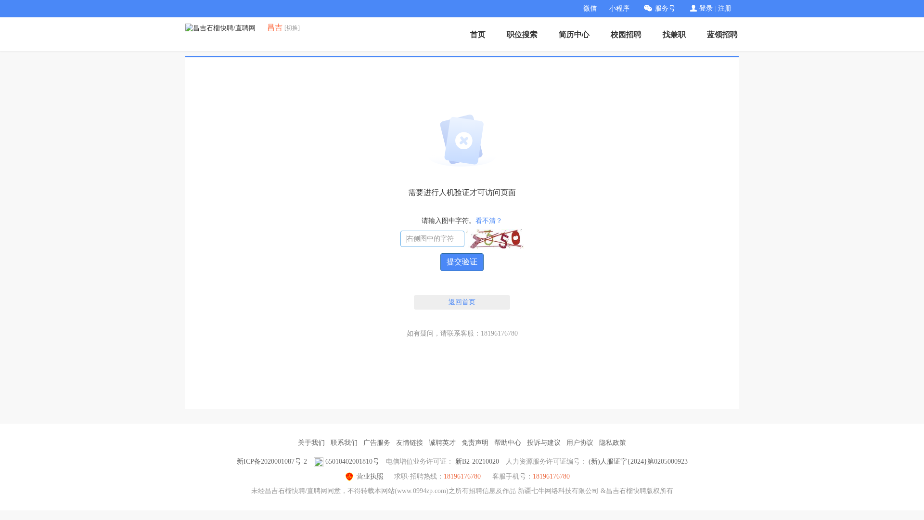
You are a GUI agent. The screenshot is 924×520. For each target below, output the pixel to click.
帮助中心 (507, 442)
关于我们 (311, 442)
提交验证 (462, 262)
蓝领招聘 (722, 34)
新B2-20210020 (477, 461)
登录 (706, 8)
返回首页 (462, 302)
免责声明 (475, 442)
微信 (590, 8)
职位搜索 (522, 34)
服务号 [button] (665, 8)
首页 (478, 34)
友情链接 (409, 442)
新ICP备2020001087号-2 (272, 461)
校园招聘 (626, 34)
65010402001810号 (352, 461)
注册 (725, 8)
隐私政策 (612, 442)
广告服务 (376, 442)
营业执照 (370, 476)
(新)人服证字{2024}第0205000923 (638, 461)
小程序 (619, 8)
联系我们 (344, 442)
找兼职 (674, 34)
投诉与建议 (544, 442)
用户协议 (579, 442)
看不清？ (488, 220)
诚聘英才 (442, 442)
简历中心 (574, 34)
